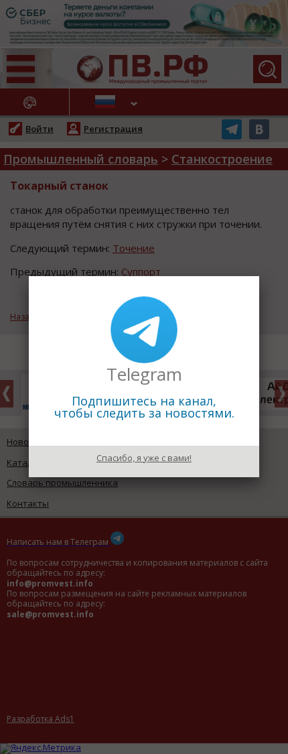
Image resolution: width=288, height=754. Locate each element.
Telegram (144, 374)
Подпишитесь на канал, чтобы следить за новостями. (144, 407)
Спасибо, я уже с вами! (144, 458)
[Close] (259, 276)
